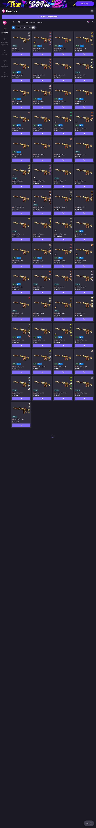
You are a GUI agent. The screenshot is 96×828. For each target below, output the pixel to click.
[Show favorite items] (19, 22)
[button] (13, 22)
